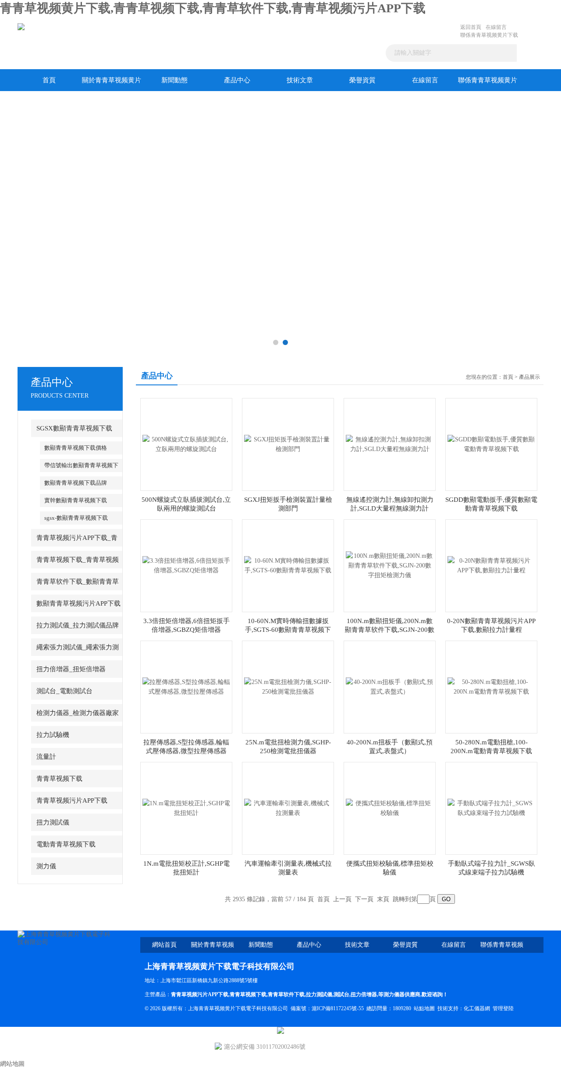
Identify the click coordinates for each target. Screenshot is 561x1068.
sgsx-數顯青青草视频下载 (76, 518)
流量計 (46, 756)
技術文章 (300, 80)
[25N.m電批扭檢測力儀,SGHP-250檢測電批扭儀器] (288, 686)
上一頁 (342, 899)
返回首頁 (470, 27)
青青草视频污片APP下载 (71, 800)
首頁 (49, 80)
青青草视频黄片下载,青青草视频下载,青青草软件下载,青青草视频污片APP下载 (213, 8)
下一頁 (364, 899)
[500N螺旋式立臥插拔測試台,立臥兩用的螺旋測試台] (186, 444)
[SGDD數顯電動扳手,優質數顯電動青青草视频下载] (491, 444)
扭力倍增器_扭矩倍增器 (71, 669)
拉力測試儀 (319, 994)
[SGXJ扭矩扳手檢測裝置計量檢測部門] (288, 444)
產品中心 (237, 80)
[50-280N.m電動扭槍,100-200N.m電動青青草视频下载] (491, 686)
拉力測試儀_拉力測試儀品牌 (77, 625)
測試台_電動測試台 (64, 690)
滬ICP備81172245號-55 (338, 1008)
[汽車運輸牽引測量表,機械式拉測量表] (288, 807)
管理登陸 (503, 1008)
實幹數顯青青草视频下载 (75, 500)
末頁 (383, 899)
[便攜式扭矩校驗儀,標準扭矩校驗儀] (389, 807)
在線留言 (496, 27)
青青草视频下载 (59, 778)
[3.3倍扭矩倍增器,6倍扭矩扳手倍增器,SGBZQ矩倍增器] (186, 565)
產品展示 (529, 377)
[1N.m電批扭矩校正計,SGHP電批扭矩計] (186, 807)
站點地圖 (424, 1008)
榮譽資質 (362, 80)
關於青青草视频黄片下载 (111, 84)
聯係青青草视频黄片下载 (489, 35)
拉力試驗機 (52, 734)
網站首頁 (164, 944)
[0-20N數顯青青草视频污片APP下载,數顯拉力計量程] (491, 565)
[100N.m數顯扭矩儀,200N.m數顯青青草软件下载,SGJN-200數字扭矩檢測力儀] (389, 565)
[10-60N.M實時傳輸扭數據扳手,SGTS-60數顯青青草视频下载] (288, 565)
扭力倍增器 (364, 994)
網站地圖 (12, 1064)
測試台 (341, 994)
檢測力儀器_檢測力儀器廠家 (77, 712)
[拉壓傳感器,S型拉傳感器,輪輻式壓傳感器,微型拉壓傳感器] (186, 686)
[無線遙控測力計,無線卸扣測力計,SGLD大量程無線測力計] (389, 444)
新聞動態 (174, 80)
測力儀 (46, 866)
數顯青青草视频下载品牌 (75, 482)
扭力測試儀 (52, 822)
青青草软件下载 (286, 994)
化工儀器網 (477, 1008)
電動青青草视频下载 (66, 844)
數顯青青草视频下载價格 (75, 447)
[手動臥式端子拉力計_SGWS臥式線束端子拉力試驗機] (491, 807)
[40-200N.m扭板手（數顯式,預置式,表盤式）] (389, 686)
